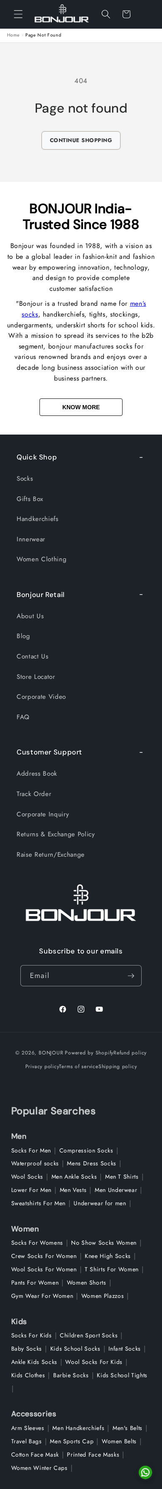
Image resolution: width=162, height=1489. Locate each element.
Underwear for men (100, 1203)
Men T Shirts (122, 1176)
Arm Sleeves (27, 1428)
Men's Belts (127, 1428)
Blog (23, 636)
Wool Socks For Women (44, 1269)
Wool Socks (27, 1176)
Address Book (37, 773)
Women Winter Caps (39, 1468)
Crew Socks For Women (44, 1256)
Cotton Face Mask (35, 1454)
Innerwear (31, 539)
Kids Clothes (28, 1375)
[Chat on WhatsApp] (145, 1472)
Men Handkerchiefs (78, 1428)
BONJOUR (51, 1053)
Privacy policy (42, 1066)
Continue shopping (81, 140)
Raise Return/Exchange (51, 854)
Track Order (34, 794)
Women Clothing (41, 559)
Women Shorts (86, 1282)
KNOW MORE (81, 407)
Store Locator (36, 676)
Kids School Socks (75, 1348)
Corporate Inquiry (43, 814)
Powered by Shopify (89, 1053)
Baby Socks (26, 1348)
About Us (30, 616)
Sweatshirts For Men (38, 1203)
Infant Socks (124, 1348)
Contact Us (33, 656)
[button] (18, 14)
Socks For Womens (37, 1242)
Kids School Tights (122, 1375)
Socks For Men (31, 1150)
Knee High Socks (108, 1256)
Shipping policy (117, 1066)
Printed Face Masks (93, 1454)
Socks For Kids (31, 1335)
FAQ (23, 717)
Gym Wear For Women (42, 1296)
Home (13, 35)
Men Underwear (116, 1190)
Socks (25, 478)
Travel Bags (26, 1441)
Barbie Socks (71, 1375)
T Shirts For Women (112, 1269)
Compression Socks (86, 1150)
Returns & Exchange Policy (56, 834)
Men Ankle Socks (74, 1176)
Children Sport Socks (89, 1335)
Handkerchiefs (38, 518)
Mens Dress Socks (91, 1163)
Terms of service (78, 1066)
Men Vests (73, 1190)
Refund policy (130, 1053)
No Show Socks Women (104, 1242)
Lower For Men (31, 1190)
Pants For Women (35, 1282)
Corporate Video (41, 696)
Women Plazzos (102, 1296)
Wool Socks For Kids (94, 1362)
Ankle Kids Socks (34, 1362)
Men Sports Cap (71, 1441)
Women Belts (119, 1441)
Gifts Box (30, 499)
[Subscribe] (131, 976)
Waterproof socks (35, 1163)
